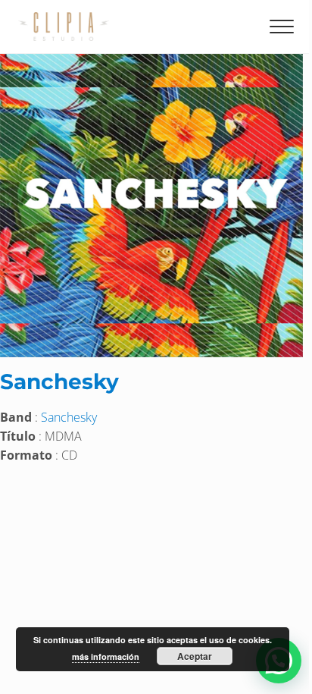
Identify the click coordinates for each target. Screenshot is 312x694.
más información (105, 656)
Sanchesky (59, 381)
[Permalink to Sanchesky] (151, 63)
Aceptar (194, 656)
